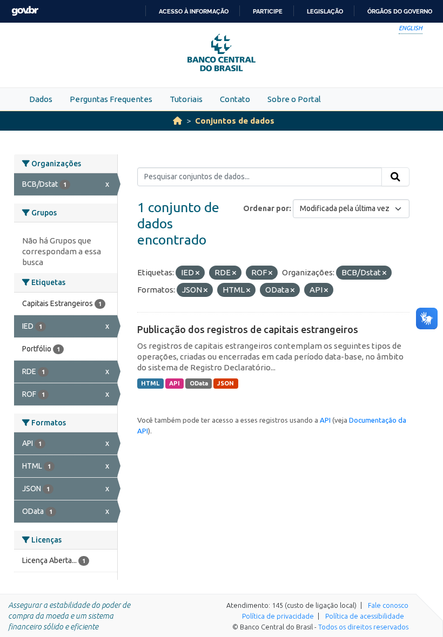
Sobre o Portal (294, 99)
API (174, 383)
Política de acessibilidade (364, 616)
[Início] (177, 120)
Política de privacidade (278, 616)
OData (199, 383)
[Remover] (197, 273)
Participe (268, 11)
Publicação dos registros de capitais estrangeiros (247, 329)
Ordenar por (266, 208)
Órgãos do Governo (399, 11)
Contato (235, 99)
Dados (40, 99)
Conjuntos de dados (234, 120)
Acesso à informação (194, 11)
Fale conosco (388, 605)
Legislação (325, 11)
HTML (150, 383)
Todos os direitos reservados (363, 627)
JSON (225, 383)
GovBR (24, 11)
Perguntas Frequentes (111, 99)
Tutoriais (186, 99)
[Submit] (395, 177)
